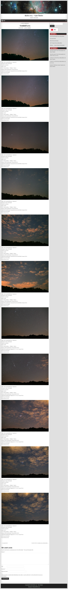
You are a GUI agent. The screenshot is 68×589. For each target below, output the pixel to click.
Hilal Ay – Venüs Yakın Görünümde (57, 45)
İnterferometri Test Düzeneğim (57, 50)
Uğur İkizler (52, 51)
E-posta (3, 569)
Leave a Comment (28, 27)
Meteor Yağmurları (25, 23)
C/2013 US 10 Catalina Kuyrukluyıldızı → (40, 543)
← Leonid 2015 (4, 543)
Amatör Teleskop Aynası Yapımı (56, 65)
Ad (2, 566)
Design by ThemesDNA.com (34, 586)
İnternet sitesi (4, 571)
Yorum (3, 551)
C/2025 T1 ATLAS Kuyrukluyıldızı (57, 57)
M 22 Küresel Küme (54, 40)
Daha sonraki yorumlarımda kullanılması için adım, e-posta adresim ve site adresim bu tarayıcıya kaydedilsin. (21, 575)
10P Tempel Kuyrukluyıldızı (56, 42)
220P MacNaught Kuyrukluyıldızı (57, 36)
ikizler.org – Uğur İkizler (34, 15)
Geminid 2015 (25, 25)
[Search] (66, 20)
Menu (4, 20)
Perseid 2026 (53, 38)
